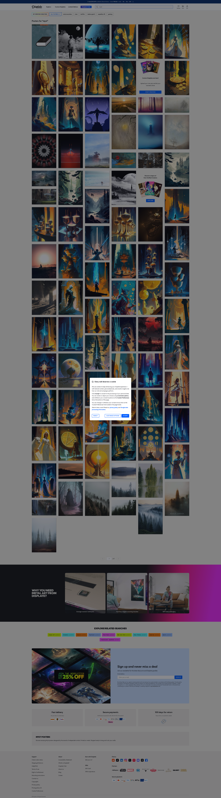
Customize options (112, 415)
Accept (125, 415)
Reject (95, 415)
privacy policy (114, 407)
